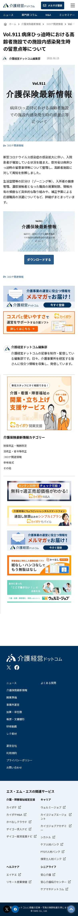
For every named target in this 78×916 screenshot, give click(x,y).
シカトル (46, 837)
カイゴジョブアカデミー (54, 828)
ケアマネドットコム (52, 889)
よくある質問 (48, 683)
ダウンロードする (39, 259)
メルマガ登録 (55, 5)
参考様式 (8, 462)
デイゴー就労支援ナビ (19, 836)
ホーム (12, 24)
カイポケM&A (14, 815)
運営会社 (11, 746)
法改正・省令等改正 (15, 451)
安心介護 (46, 875)
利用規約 (11, 753)
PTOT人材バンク (50, 852)
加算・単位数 (14, 712)
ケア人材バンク (50, 844)
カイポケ (11, 807)
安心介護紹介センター (54, 882)
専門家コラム (29, 15)
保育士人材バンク (51, 859)
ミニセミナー (67, 15)
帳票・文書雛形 (15, 719)
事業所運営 (12, 705)
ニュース (8, 15)
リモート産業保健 (16, 882)
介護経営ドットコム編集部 (24, 58)
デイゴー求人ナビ (16, 829)
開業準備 (11, 697)
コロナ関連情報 (12, 457)
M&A (48, 15)
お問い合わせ (14, 767)
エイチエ (11, 875)
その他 (7, 468)
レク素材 (11, 734)
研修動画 (11, 726)
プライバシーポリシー (19, 760)
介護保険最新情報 (16, 690)
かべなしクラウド (16, 822)
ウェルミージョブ (51, 807)
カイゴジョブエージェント (54, 817)
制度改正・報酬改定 (15, 446)
